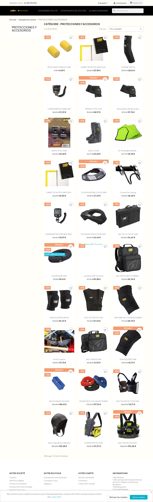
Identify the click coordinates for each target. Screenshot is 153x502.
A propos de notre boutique (20, 487)
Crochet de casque (128, 192)
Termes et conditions (18, 484)
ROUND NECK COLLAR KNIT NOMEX (93, 401)
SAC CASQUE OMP (93, 359)
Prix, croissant (126, 29)
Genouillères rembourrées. (128, 109)
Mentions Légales (16, 480)
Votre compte (86, 473)
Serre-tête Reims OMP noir (59, 443)
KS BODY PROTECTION (94, 443)
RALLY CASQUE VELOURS (59, 401)
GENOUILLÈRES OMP (128, 359)
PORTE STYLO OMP (59, 151)
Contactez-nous (51, 480)
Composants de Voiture (73, 10)
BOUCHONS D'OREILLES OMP (59, 67)
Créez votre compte (86, 484)
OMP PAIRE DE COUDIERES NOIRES (128, 318)
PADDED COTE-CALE (93, 109)
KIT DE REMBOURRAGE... (128, 151)
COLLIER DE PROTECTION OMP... (94, 234)
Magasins (48, 484)
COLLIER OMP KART (59, 276)
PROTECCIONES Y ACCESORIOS (24, 28)
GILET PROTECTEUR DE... (128, 443)
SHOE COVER (93, 151)
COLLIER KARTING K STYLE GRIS (93, 192)
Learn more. (56, 497)
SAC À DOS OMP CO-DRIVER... (128, 276)
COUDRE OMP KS (128, 67)
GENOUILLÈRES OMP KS (59, 318)
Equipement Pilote (48, 10)
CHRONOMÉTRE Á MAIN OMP (59, 109)
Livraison (13, 477)
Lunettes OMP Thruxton (94, 276)
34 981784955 (30, 3)
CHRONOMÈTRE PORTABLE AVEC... (59, 234)
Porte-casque (59, 359)
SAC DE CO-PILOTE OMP (128, 234)
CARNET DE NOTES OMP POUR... (94, 67)
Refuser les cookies (118, 497)
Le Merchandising (98, 10)
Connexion (82, 480)
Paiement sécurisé (17, 490)
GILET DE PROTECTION (93, 318)
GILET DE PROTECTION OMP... (128, 401)
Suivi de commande (86, 477)
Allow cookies (138, 497)
